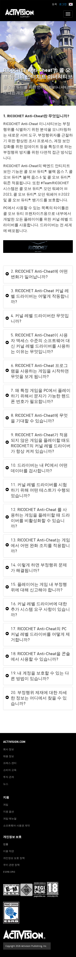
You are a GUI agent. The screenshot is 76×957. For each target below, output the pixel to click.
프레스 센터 (9, 763)
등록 (54, 4)
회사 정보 (8, 749)
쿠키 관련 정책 (11, 865)
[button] (71, 4)
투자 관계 (8, 777)
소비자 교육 (9, 770)
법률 (5, 844)
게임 (5, 805)
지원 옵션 (8, 812)
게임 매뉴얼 (9, 819)
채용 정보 (8, 756)
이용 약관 (8, 851)
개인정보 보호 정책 (14, 858)
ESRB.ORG (9, 872)
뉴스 (5, 784)
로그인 (63, 4)
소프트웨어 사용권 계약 (16, 826)
